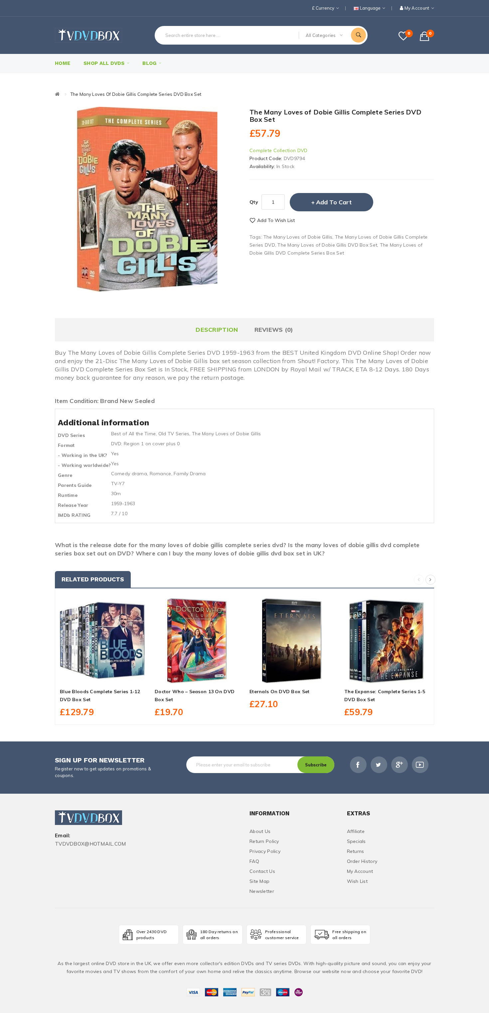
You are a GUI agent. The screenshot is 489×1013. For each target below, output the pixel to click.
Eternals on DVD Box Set (279, 692)
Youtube (420, 764)
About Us (259, 831)
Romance (160, 474)
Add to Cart (334, 202)
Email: (63, 836)
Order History (362, 861)
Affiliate (356, 831)
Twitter (379, 764)
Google (399, 764)
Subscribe (316, 764)
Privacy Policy (264, 851)
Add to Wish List (276, 220)
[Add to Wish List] (102, 675)
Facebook (358, 764)
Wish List (357, 881)
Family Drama (190, 474)
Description (217, 329)
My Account (360, 871)
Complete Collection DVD (278, 150)
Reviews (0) (273, 329)
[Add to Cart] (87, 675)
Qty (253, 202)
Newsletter (261, 891)
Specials (356, 841)
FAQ (254, 861)
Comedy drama (129, 474)
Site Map (259, 881)
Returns (355, 851)
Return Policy (264, 841)
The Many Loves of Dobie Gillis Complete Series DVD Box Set (136, 94)
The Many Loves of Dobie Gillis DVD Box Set (327, 245)
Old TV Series (174, 434)
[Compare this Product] (117, 675)
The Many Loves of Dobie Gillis (297, 237)
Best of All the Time (133, 434)
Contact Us (262, 871)
